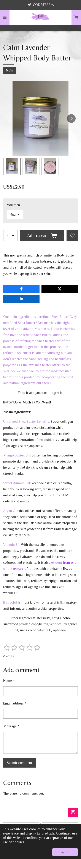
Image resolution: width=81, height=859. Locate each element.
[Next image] (71, 118)
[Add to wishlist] (72, 235)
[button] (12, 166)
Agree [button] (65, 852)
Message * (11, 726)
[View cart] (76, 17)
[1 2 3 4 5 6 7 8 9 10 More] (10, 235)
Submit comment (19, 763)
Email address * (15, 703)
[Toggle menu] (5, 17)
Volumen (13, 205)
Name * (9, 681)
